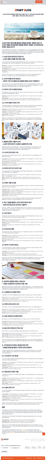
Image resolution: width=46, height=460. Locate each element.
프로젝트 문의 (12, 432)
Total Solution (33, 447)
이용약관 (34, 458)
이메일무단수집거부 (40, 458)
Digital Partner (27, 447)
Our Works (39, 447)
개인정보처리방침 (29, 458)
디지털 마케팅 (23, 429)
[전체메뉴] (44, 2)
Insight (44, 447)
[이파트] (4, 2)
